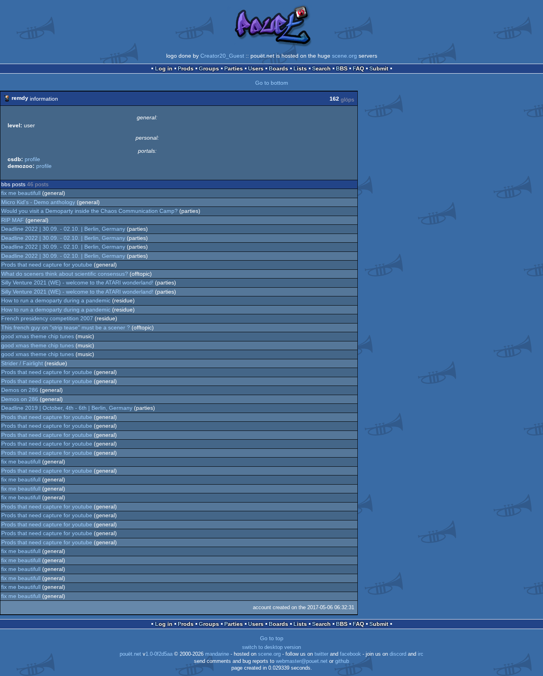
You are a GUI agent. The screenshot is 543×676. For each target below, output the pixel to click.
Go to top (271, 638)
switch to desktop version (271, 647)
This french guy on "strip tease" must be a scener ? (65, 327)
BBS (341, 68)
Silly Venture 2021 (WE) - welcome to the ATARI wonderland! (77, 282)
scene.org (344, 56)
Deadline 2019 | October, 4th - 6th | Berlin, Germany (66, 408)
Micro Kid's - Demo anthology (38, 202)
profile (32, 159)
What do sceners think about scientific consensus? (64, 274)
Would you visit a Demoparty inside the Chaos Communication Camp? (89, 211)
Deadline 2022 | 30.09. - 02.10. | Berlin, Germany (63, 229)
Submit (378, 68)
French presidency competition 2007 (47, 318)
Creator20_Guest (222, 56)
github (342, 661)
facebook (350, 654)
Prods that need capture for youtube (46, 264)
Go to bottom (271, 83)
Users (256, 68)
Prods (186, 68)
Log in (164, 68)
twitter (321, 654)
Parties (233, 68)
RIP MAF (12, 220)
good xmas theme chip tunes (37, 336)
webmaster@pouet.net (302, 661)
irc (420, 654)
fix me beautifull (21, 193)
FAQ (358, 68)
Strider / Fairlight (22, 363)
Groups (209, 68)
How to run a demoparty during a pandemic (56, 300)
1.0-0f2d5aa (159, 654)
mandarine (217, 654)
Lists (300, 68)
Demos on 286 (19, 390)
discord (398, 654)
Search (321, 68)
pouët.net (130, 654)
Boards (278, 68)
